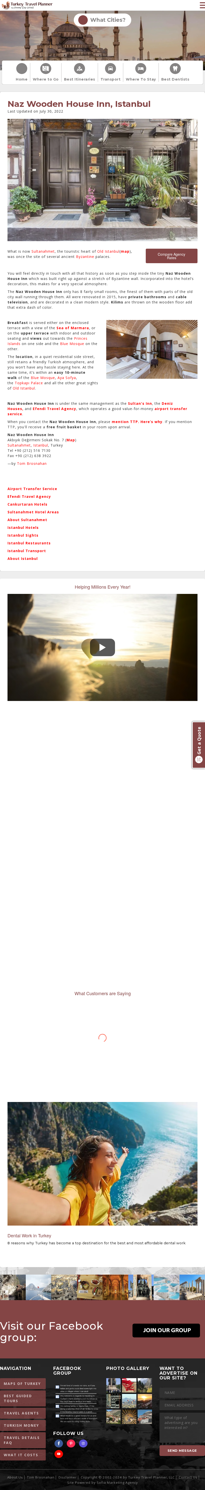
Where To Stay (141, 79)
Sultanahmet (43, 251)
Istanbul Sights (23, 535)
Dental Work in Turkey (29, 1235)
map (125, 251)
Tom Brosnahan (32, 463)
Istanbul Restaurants (29, 543)
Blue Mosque (72, 343)
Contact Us (188, 1477)
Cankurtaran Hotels (28, 504)
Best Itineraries (79, 79)
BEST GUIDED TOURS (18, 1398)
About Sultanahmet (27, 519)
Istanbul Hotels (23, 527)
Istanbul (40, 445)
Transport (110, 79)
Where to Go (46, 79)
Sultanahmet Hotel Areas (33, 512)
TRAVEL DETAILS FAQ (22, 1440)
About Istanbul (23, 558)
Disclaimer (67, 1477)
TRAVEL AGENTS (21, 1413)
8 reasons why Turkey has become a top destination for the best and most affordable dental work (97, 1243)
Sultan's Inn (140, 403)
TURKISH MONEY (21, 1425)
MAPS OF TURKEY (22, 1383)
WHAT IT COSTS (21, 1454)
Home (22, 79)
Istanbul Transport (27, 550)
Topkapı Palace (29, 383)
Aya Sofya (67, 377)
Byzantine (85, 256)
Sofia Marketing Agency (117, 1482)
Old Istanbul (108, 251)
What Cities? (106, 20)
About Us (15, 1477)
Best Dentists (175, 79)
